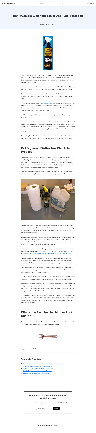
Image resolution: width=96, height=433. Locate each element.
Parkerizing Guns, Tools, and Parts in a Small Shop (37, 366)
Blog (88, 3)
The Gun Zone (48, 103)
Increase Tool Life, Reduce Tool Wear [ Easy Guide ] (38, 368)
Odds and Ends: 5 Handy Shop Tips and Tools (36, 373)
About (92, 3)
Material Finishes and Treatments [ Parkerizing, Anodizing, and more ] (43, 364)
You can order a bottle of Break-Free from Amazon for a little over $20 (50, 253)
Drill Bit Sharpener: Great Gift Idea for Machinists (37, 371)
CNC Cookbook (8, 3)
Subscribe (56, 408)
